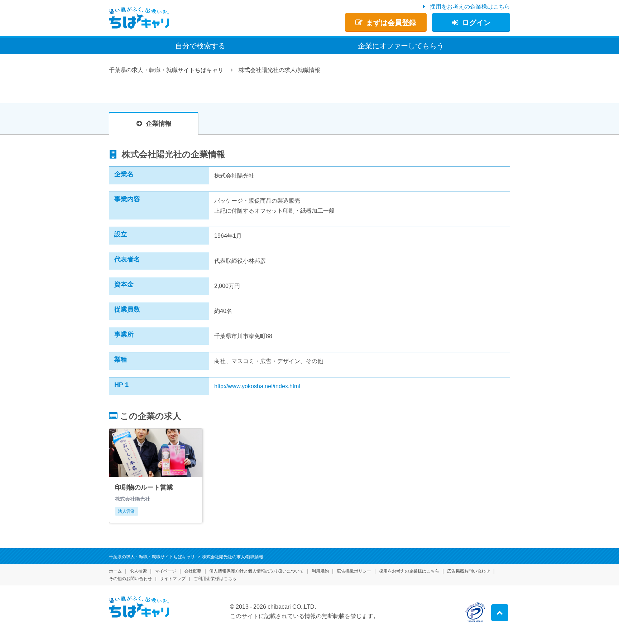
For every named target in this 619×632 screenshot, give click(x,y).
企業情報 (159, 123)
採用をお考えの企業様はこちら (470, 7)
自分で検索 (200, 46)
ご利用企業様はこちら (214, 578)
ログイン (476, 22)
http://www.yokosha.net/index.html (257, 386)
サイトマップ (173, 578)
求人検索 (138, 571)
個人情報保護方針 (256, 571)
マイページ (165, 571)
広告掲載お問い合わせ (468, 571)
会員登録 (391, 22)
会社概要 (192, 571)
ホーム (115, 571)
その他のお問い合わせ (130, 578)
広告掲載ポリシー (354, 571)
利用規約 (320, 571)
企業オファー (401, 46)
